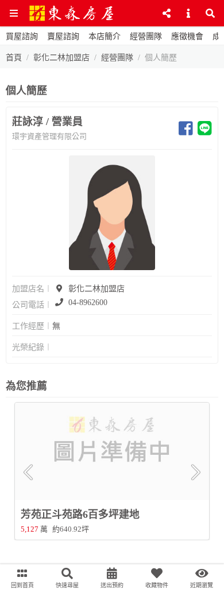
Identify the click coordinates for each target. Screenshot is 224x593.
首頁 (14, 57)
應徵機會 (187, 36)
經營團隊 (146, 36)
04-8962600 (87, 302)
